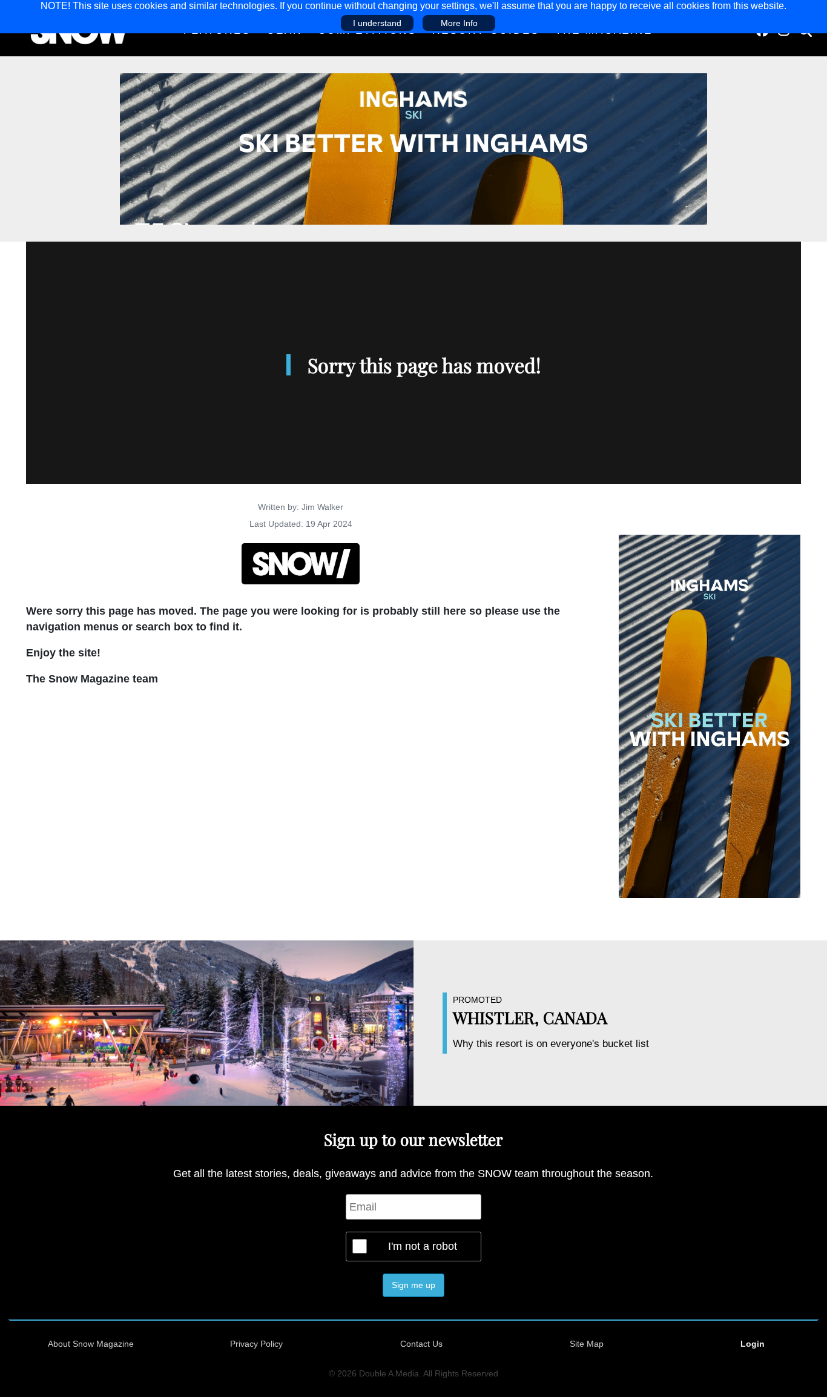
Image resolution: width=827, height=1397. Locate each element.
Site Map (587, 1344)
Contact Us (421, 1344)
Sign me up (413, 1285)
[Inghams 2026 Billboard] (413, 148)
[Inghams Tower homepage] (709, 716)
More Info (459, 23)
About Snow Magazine (91, 1344)
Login (752, 1344)
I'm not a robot (422, 1246)
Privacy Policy (256, 1344)
